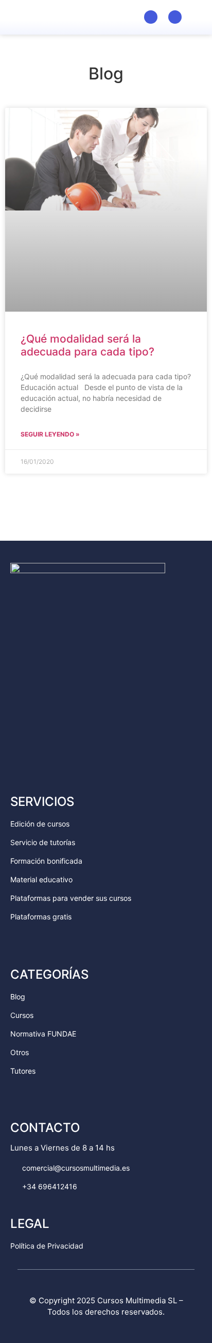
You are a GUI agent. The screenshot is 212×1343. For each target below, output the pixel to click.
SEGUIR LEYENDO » (50, 434)
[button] (197, 16)
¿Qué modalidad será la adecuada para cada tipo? (87, 345)
